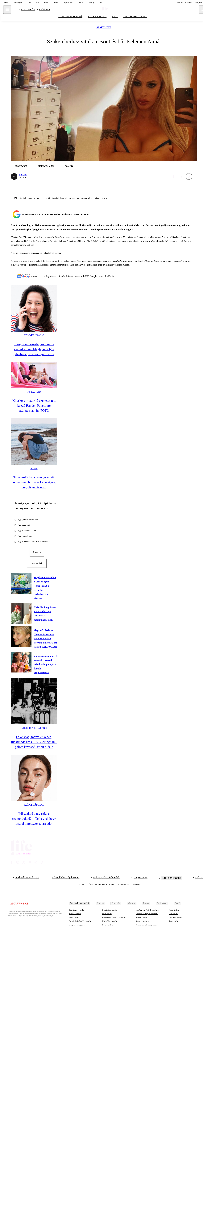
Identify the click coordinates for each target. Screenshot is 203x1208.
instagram (34, 391)
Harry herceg (97, 16)
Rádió (177, 903)
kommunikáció (34, 335)
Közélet (100, 903)
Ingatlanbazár (68, 2)
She (37, 2)
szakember (103, 27)
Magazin (131, 903)
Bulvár (146, 903)
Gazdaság (115, 903)
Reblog (91, 2)
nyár (34, 468)
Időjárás (44, 9)
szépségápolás (34, 804)
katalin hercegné (70, 16)
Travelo (55, 2)
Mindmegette (18, 2)
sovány (69, 166)
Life (29, 2)
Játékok (101, 2)
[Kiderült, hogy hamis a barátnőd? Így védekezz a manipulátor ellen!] (21, 613)
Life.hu (23, 175)
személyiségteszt (135, 16)
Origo (6, 2)
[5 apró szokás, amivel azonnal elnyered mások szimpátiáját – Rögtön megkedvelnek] (21, 662)
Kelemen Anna (46, 166)
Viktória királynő (34, 728)
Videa (46, 2)
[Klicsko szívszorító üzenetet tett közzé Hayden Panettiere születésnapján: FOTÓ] (34, 375)
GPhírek (81, 2)
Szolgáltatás (162, 903)
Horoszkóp (28, 9)
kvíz (115, 16)
